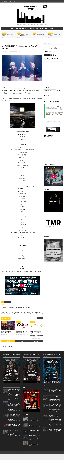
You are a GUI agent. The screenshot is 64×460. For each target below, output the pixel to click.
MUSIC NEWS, (17, 51)
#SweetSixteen (54, 114)
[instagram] (10, 1)
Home (51, 1)
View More (40, 318)
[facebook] (8, 1)
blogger (8, 341)
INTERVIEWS (25, 28)
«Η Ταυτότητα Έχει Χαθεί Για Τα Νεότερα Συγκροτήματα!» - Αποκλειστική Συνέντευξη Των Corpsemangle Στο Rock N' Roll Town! (14, 417)
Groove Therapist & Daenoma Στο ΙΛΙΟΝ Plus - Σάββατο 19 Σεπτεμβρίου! (55, 390)
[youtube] (14, 1)
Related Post (6, 318)
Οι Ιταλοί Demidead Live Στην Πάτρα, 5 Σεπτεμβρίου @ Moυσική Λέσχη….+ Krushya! (55, 398)
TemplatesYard (28, 452)
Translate (49, 92)
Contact (60, 1)
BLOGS (46, 28)
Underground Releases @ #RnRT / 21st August (54, 35)
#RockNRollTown (49, 114)
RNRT (41, 28)
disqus (22, 341)
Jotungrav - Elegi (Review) (34, 430)
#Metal (61, 114)
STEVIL (3, 299)
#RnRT (63, 113)
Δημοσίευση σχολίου (7, 346)
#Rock (58, 114)
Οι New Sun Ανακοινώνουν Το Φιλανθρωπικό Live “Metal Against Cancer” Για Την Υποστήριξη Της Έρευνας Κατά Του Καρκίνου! (36, 334)
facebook (36, 341)
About (55, 1)
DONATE (51, 28)
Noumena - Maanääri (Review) (38, 34)
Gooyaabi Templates (42, 452)
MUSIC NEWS (18, 28)
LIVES (36, 28)
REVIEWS (32, 28)
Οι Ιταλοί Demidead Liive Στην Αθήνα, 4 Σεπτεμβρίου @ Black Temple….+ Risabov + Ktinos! (55, 429)
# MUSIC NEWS (7, 302)
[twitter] (12, 1)
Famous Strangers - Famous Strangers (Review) (22, 35)
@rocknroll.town (49, 106)
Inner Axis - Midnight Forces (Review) (7, 35)
